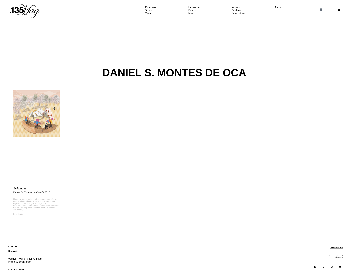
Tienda (278, 7)
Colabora (236, 10)
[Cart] (321, 9)
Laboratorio (193, 7)
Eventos (192, 10)
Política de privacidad (336, 256)
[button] (339, 10)
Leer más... (18, 214)
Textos (148, 10)
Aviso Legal (339, 257)
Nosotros (236, 7)
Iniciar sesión (336, 247)
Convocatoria (238, 13)
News (191, 13)
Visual (148, 13)
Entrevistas (150, 7)
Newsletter (13, 251)
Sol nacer (19, 188)
